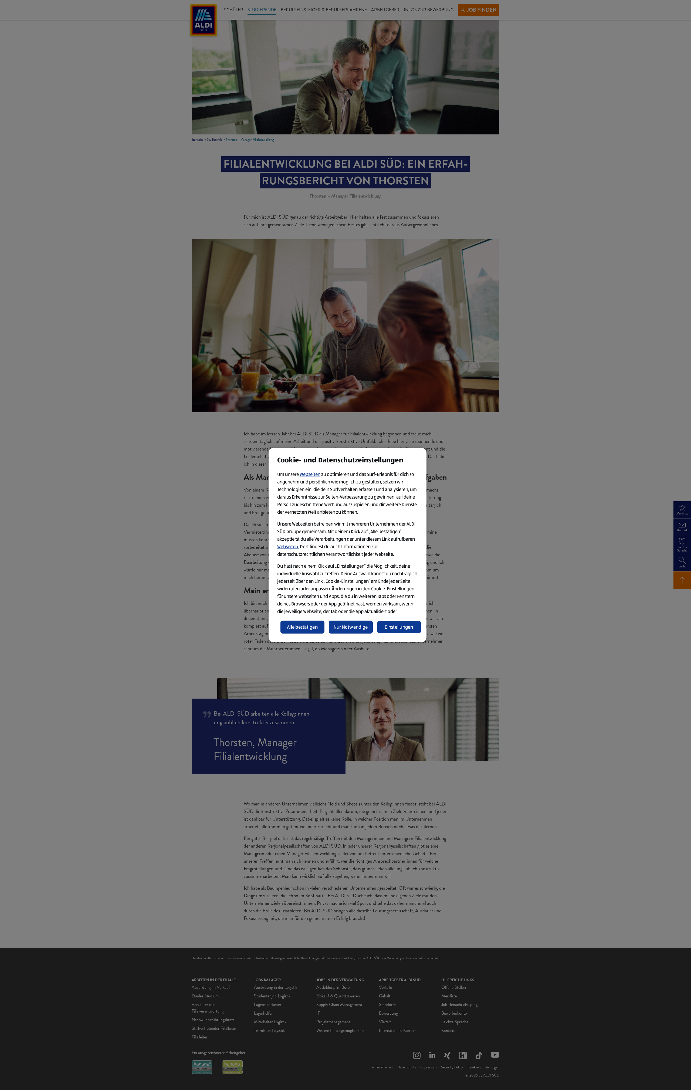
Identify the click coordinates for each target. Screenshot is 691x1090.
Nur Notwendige (351, 627)
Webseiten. (288, 546)
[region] (347, 545)
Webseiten (310, 474)
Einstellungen (399, 627)
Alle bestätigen (302, 627)
